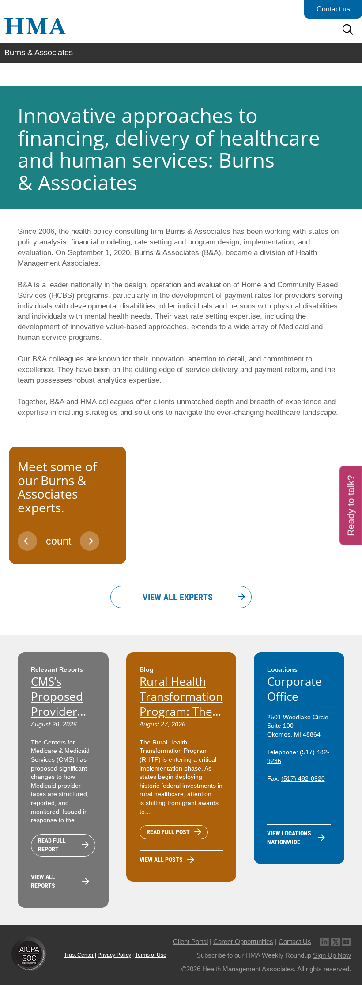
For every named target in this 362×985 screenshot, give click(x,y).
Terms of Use (150, 955)
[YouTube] (346, 941)
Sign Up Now (332, 955)
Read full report (52, 845)
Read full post (168, 831)
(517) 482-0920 (303, 778)
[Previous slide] (27, 541)
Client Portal (190, 941)
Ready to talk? (351, 505)
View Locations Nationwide (289, 838)
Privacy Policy (114, 955)
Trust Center (79, 955)
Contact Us (295, 941)
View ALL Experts (178, 597)
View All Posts (161, 859)
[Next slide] (89, 541)
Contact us (333, 9)
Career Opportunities (243, 941)
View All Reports (43, 881)
